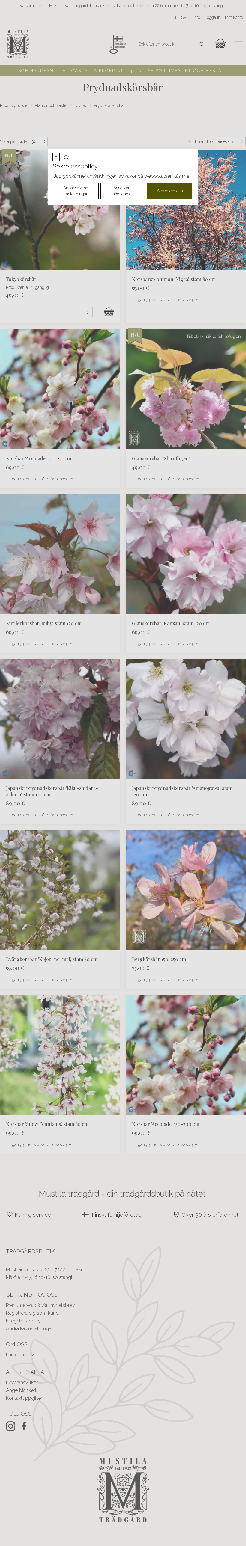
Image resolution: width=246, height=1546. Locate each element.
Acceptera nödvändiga (123, 190)
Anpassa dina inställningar (76, 190)
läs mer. (183, 176)
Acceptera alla (170, 190)
